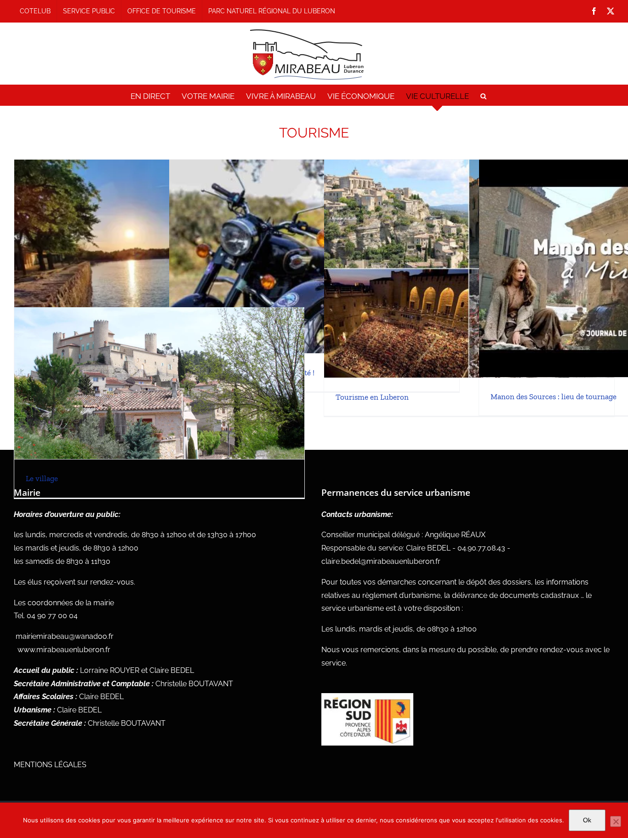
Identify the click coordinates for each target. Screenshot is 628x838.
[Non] (615, 821)
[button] (483, 96)
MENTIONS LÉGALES (50, 764)
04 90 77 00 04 (52, 615)
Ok (587, 820)
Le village (42, 478)
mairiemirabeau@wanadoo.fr (65, 636)
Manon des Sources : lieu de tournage (554, 396)
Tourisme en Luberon (372, 397)
